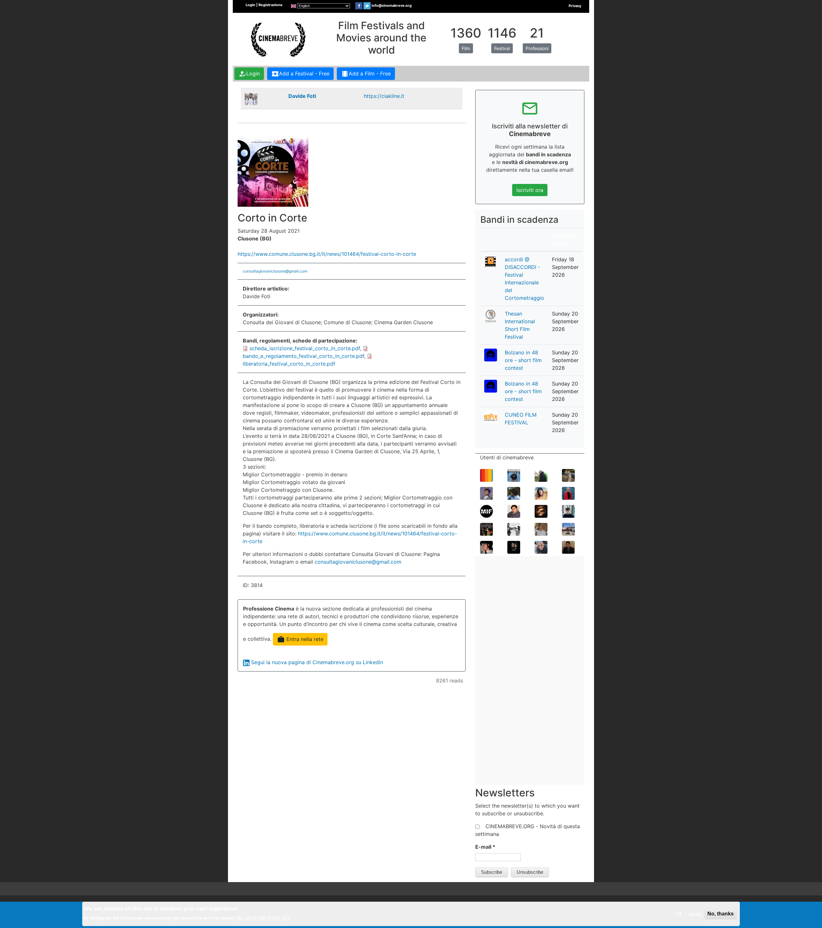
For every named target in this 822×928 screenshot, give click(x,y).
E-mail (485, 847)
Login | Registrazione (264, 5)
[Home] (277, 39)
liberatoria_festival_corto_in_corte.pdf (289, 363)
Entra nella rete (300, 639)
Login (249, 74)
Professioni (537, 48)
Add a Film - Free (366, 74)
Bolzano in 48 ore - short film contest (523, 360)
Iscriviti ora (529, 190)
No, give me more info (263, 917)
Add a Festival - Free (300, 74)
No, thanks (720, 913)
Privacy (575, 6)
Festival (502, 48)
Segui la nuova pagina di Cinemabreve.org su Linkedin (317, 662)
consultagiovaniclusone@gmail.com (275, 271)
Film (466, 48)
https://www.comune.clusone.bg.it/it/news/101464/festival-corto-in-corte (327, 254)
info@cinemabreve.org (392, 5)
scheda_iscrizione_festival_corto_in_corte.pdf (304, 348)
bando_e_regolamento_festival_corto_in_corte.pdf (303, 356)
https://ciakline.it (384, 96)
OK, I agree (688, 914)
